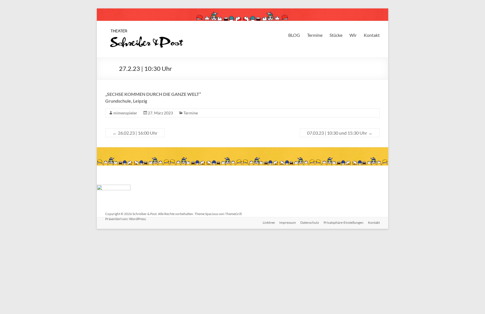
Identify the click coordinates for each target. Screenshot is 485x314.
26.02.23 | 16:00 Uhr (135, 132)
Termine (314, 35)
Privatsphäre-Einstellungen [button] (343, 222)
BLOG (294, 35)
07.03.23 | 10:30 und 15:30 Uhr (339, 132)
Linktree (269, 222)
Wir (353, 35)
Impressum (287, 222)
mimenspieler (125, 112)
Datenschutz (309, 222)
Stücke (336, 35)
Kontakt (372, 35)
